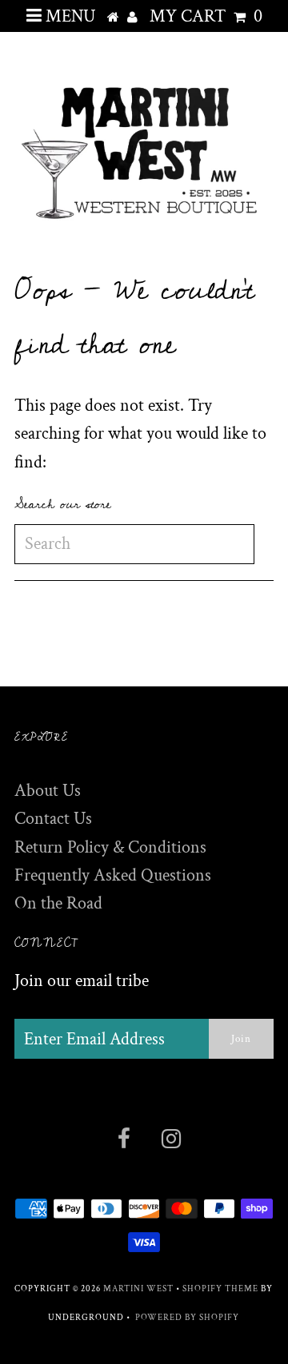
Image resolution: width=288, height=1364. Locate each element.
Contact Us (53, 818)
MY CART (206, 16)
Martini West (138, 1288)
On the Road (58, 903)
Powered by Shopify (187, 1317)
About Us (47, 790)
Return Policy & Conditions (110, 847)
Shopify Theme (220, 1288)
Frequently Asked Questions (112, 875)
